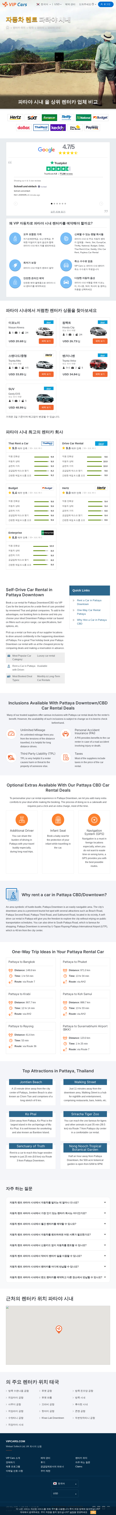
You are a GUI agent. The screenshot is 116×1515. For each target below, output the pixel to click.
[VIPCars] (8, 28)
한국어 (44, 4)
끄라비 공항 (48, 1404)
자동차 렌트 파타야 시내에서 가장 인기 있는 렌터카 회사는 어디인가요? (48, 1213)
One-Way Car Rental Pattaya (88, 612)
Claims (78, 1466)
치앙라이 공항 (15, 1411)
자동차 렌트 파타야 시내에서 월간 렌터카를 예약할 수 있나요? (43, 1223)
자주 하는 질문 (82, 1462)
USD (57, 4)
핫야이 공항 (48, 1411)
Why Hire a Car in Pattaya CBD (92, 622)
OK (93, 1512)
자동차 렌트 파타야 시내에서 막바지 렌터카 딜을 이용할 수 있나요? (46, 1255)
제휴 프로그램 (13, 1466)
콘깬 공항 (80, 1411)
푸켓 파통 (47, 1397)
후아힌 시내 (81, 1404)
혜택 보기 (46, 341)
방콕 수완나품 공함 (18, 1391)
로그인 (107, 4)
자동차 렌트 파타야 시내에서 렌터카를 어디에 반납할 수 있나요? (44, 1266)
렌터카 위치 (81, 1458)
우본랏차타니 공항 (85, 1418)
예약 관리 (70, 4)
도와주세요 (85, 4)
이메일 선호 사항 (14, 1471)
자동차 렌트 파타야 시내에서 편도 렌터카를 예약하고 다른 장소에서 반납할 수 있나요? (56, 1277)
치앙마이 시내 (15, 1424)
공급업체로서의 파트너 (52, 1466)
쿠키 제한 (45, 1471)
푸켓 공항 (47, 1391)
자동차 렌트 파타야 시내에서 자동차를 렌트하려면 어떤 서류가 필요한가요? (50, 1234)
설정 (72, 1512)
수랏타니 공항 (15, 1418)
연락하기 (10, 1462)
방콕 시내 (80, 1397)
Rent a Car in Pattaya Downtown (89, 602)
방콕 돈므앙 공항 (84, 1391)
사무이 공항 (14, 1404)
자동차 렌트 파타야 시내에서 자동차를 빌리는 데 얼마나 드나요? (44, 1202)
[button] (59, 1329)
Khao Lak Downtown (53, 1418)
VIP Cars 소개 (13, 1458)
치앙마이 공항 (15, 1397)
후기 (43, 1462)
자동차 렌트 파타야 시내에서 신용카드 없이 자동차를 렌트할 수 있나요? (48, 1245)
